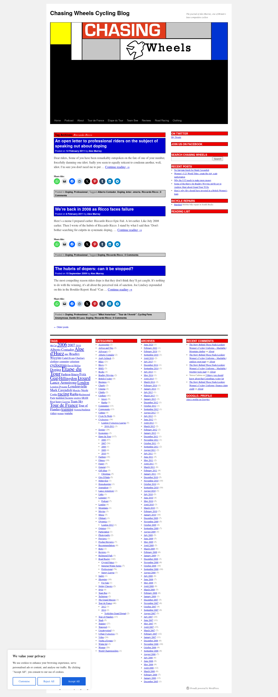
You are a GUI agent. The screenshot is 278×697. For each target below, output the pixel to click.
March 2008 (149, 589)
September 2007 (151, 609)
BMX (101, 368)
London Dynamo (59, 386)
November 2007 (151, 603)
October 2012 (150, 405)
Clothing (177, 120)
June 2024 (148, 344)
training (67, 409)
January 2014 (150, 388)
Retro (101, 548)
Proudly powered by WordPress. (204, 688)
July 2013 (148, 392)
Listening (103, 497)
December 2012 (151, 402)
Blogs (101, 364)
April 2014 (149, 378)
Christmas (105, 473)
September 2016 (151, 354)
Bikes (101, 361)
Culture (102, 412)
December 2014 (151, 364)
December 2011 (151, 436)
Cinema (102, 388)
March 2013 (149, 395)
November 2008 (151, 562)
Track (101, 620)
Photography (104, 535)
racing (63, 393)
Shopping (103, 579)
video (53, 413)
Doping (69, 192)
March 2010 (149, 507)
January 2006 (150, 677)
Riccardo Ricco (150, 192)
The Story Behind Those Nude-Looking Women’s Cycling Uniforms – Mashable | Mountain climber (207, 348)
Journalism (103, 487)
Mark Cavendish (61, 390)
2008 (103, 446)
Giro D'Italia (104, 477)
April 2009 (149, 545)
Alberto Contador (107, 192)
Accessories (104, 344)
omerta (137, 192)
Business (103, 381)
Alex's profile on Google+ (198, 399)
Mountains (103, 507)
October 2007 (150, 606)
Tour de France (96, 120)
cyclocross (58, 364)
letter (129, 192)
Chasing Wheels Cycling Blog (90, 13)
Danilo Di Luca (77, 317)
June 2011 (148, 456)
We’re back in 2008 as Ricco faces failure (94, 209)
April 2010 (149, 504)
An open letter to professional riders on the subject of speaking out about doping (106, 143)
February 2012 (150, 429)
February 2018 (150, 351)
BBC (67, 354)
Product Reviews (106, 541)
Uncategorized (105, 630)
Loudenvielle (77, 386)
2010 (103, 453)
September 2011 (151, 446)
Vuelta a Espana (106, 640)
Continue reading (117, 167)
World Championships (109, 650)
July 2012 (148, 415)
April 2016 (149, 358)
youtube (68, 413)
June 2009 (148, 538)
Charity (102, 385)
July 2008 (148, 575)
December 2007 (151, 599)
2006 (62, 344)
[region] (49, 669)
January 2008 (150, 596)
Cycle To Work (105, 415)
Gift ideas (103, 470)
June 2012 (148, 419)
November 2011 (151, 439)
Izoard (84, 377)
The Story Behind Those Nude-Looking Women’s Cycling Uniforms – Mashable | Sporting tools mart (207, 368)
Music (101, 514)
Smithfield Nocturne (64, 397)
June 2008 (148, 579)
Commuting (104, 405)
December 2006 (151, 640)
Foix (82, 374)
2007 (71, 345)
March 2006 (149, 671)
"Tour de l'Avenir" (127, 314)
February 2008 (150, 592)
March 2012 (149, 426)
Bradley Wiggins (106, 375)
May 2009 (148, 541)
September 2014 (151, 368)
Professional (81, 192)
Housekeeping (105, 483)
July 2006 (148, 657)
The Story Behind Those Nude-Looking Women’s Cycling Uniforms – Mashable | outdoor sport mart (207, 358)
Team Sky (77, 401)
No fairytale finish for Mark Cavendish (191, 169)
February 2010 (150, 511)
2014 (103, 609)
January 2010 (150, 514)
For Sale (105, 582)
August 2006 (150, 654)
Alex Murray (95, 151)
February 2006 (150, 674)
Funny (101, 463)
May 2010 (148, 500)
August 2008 (150, 572)
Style (101, 589)
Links (101, 494)
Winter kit (103, 643)
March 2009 (149, 548)
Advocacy (103, 351)
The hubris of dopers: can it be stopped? (94, 268)
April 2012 (149, 422)
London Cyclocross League (113, 422)
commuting (64, 361)
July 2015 (148, 361)
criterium (74, 361)
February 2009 (150, 552)
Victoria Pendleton (82, 409)
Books (101, 371)
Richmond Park (106, 555)
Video (101, 637)
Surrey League (62, 401)
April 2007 (149, 626)
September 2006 (151, 650)
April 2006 (149, 667)
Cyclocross (104, 419)
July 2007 (148, 616)
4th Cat (53, 345)
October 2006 (150, 647)
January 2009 (150, 555)
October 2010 (150, 483)
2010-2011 (109, 426)
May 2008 (148, 582)
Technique (103, 596)
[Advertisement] (139, 88)
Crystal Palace (107, 562)
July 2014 (148, 371)
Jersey (104, 398)
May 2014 (148, 375)
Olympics (103, 521)
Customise (24, 681)
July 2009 (148, 535)
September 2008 (151, 569)
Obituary (102, 517)
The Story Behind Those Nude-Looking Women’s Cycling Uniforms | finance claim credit (208, 385)
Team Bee (132, 120)
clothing (54, 361)
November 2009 (151, 521)
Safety (101, 575)
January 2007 (150, 637)
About (80, 120)
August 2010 (150, 490)
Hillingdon (68, 378)
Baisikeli (178, 204)
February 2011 (150, 470)
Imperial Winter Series (111, 565)
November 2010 (151, 480)
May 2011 (148, 460)
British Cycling (105, 378)
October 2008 (150, 565)
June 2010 (148, 497)
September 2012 (151, 409)
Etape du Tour (115, 120)
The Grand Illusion (107, 599)
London (83, 382)
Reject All (48, 681)
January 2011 (150, 473)
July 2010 (148, 494)
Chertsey (80, 358)
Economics (103, 432)
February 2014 (150, 385)
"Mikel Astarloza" (107, 314)
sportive (77, 397)
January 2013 (150, 398)
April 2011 (149, 463)
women (60, 413)
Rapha (74, 394)
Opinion (102, 528)
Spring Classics (106, 586)
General (102, 466)
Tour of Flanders (106, 616)
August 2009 (150, 531)
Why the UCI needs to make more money (192, 180)
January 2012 (150, 432)
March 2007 (149, 630)
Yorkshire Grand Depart (115, 613)
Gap (54, 377)
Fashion (66, 374)
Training (102, 623)
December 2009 (151, 517)
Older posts (61, 327)
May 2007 (148, 623)
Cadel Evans (68, 358)
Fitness (102, 460)
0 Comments (131, 255)
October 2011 (150, 443)
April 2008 (149, 586)
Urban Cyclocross (107, 633)
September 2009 (151, 528)
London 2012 (107, 524)
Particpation (104, 531)
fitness (75, 374)
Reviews (146, 120)
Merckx (77, 390)
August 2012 (150, 412)
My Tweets (176, 137)
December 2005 (151, 681)
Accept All (74, 681)
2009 (103, 449)
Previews (103, 538)
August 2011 (150, 449)
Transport (103, 626)
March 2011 (149, 466)
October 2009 (150, 524)
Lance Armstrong (63, 382)
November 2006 (151, 643)
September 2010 (151, 487)
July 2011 (148, 453)
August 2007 (150, 613)
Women (102, 647)
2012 (103, 606)
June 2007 (148, 620)
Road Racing (162, 120)
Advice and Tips (106, 347)
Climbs (102, 392)
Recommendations (107, 545)
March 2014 (149, 381)
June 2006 (148, 660)
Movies (102, 511)
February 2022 (150, 347)
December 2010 (151, 477)
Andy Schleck (105, 358)
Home (57, 120)
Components (104, 409)
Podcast (69, 120)
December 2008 (151, 558)
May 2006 (148, 664)
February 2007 (150, 633)
